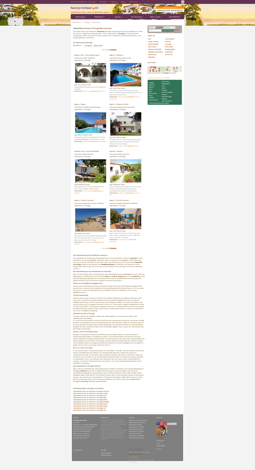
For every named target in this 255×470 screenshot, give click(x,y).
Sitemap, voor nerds (80, 438)
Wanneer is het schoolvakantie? (84, 427)
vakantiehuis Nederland (137, 422)
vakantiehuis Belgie (135, 425)
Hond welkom (170, 39)
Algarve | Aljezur (80, 104)
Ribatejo (164, 99)
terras (125, 276)
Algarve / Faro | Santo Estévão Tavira (87, 55)
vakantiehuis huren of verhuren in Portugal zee (89, 408)
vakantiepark (127, 274)
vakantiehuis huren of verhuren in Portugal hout (89, 395)
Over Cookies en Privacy (81, 436)
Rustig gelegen (170, 49)
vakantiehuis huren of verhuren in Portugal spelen (90, 406)
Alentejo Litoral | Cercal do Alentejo (86, 151)
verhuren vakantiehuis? (136, 449)
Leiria (163, 88)
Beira (150, 91)
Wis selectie (77, 45)
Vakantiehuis (76, 22)
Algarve (115, 327)
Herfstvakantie (106, 453)
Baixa (150, 89)
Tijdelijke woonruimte (155, 52)
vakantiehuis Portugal (136, 431)
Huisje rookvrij (153, 41)
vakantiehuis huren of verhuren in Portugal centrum (91, 391)
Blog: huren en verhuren (81, 433)
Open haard (152, 47)
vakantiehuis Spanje (136, 429)
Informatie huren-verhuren (82, 429)
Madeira (164, 94)
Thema (123, 1)
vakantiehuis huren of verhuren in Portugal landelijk (91, 402)
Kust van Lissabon (167, 92)
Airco (158, 443)
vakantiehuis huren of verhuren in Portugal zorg (89, 410)
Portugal (87, 22)
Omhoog (158, 449)
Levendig (168, 44)
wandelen (93, 260)
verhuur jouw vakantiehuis (138, 420)
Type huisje (92, 1)
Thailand (85, 311)
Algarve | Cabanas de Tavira (118, 104)
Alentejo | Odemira (116, 151)
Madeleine (160, 437)
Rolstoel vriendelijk (154, 49)
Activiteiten (103, 1)
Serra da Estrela (137, 325)
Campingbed (161, 446)
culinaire (76, 302)
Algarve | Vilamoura (116, 55)
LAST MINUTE (174, 17)
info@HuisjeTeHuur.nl (136, 454)
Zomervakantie (106, 455)
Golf (149, 39)
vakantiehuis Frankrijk (136, 427)
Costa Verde (165, 81)
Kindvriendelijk (153, 44)
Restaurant (96, 22)
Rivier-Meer (169, 47)
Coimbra (151, 98)
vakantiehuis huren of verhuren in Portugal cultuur (90, 393)
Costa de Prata (153, 100)
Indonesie (94, 311)
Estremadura (166, 84)
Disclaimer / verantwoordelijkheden (85, 425)
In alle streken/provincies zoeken (159, 103)
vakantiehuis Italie (135, 433)
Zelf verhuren (134, 1)
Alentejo (151, 83)
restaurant (107, 28)
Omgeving (114, 1)
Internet (168, 41)
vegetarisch (77, 292)
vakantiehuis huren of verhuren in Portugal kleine (90, 400)
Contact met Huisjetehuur (82, 431)
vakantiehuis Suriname (136, 436)
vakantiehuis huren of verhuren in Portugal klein (89, 397)
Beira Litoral (153, 93)
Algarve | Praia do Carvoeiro (84, 200)
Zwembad (151, 57)
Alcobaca (151, 85)
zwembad (125, 260)
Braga (151, 95)
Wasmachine (152, 54)
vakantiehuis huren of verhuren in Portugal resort (90, 404)
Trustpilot (160, 420)
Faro (163, 86)
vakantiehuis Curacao (136, 438)
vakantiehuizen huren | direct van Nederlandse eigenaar (90, 12)
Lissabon (76, 327)
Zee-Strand (169, 54)
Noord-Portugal (167, 96)
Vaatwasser (169, 52)
